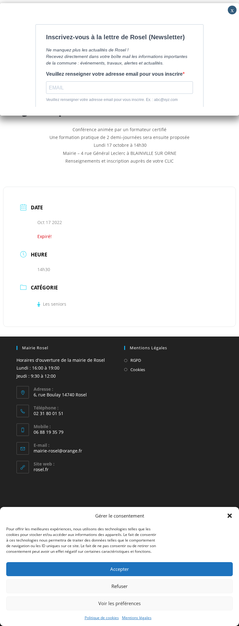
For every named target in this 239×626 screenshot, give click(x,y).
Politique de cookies (102, 617)
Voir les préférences (119, 603)
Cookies (137, 369)
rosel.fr (41, 469)
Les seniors (54, 304)
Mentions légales (137, 617)
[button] (230, 516)
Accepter (119, 569)
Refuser (119, 586)
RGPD (135, 360)
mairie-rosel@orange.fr (58, 451)
